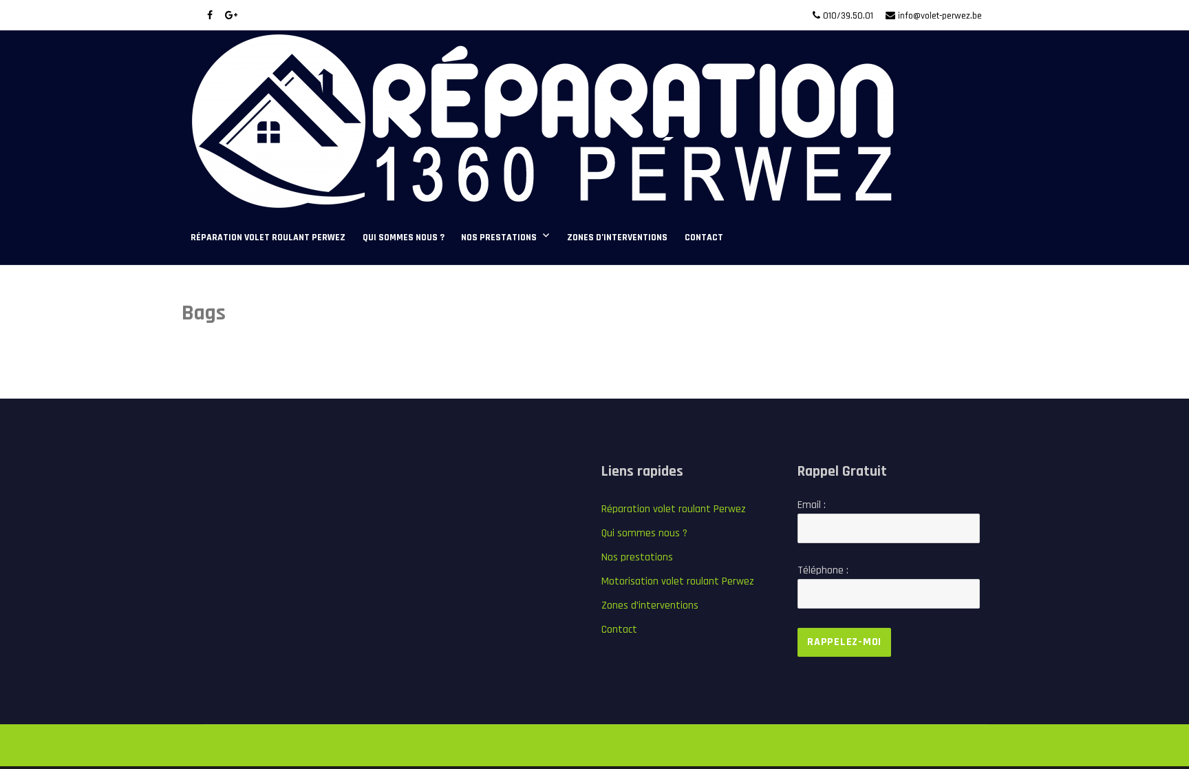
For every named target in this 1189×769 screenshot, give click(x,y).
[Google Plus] (231, 16)
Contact (704, 237)
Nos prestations (499, 237)
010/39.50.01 (848, 16)
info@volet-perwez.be (940, 16)
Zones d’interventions (617, 237)
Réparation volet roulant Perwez (268, 237)
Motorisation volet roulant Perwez (677, 581)
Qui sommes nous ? (403, 237)
